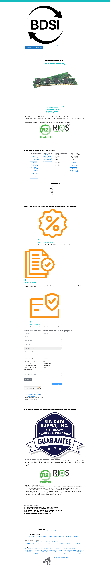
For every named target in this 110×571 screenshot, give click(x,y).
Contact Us (60, 45)
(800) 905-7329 (31, 396)
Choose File (28, 379)
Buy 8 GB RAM (73, 164)
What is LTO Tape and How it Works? (38, 551)
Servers (66, 536)
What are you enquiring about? (31, 358)
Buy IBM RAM (33, 176)
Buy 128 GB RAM (74, 170)
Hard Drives (31, 536)
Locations (65, 531)
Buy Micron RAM (34, 170)
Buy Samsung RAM (35, 158)
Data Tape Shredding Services (41, 542)
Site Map (65, 557)
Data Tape (36, 536)
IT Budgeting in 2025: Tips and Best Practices (73, 550)
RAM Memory (61, 536)
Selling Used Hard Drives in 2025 (66, 551)
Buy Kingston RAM (34, 159)
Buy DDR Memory (47, 154)
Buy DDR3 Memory (47, 158)
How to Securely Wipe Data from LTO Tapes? (45, 550)
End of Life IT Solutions (47, 45)
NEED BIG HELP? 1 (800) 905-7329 (34, 47)
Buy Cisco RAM (34, 178)
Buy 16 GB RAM (73, 165)
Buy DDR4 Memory (47, 159)
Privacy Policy (60, 557)
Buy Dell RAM (33, 154)
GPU (80, 536)
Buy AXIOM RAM (34, 165)
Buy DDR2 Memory (47, 156)
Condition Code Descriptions (56, 531)
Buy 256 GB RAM (74, 171)
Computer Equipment (52, 536)
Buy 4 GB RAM (73, 162)
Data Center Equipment (73, 536)
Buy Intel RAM (33, 161)
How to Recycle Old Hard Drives (52, 551)
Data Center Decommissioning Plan (59, 550)
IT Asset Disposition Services (70, 542)
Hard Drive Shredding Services (51, 542)
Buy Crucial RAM (34, 167)
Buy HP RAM (33, 156)
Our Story (55, 45)
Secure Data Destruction (60, 542)
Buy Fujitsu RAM (34, 168)
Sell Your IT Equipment (30, 45)
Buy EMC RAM (33, 175)
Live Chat (39, 393)
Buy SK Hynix (33, 172)
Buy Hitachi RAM (34, 162)
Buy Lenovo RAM (34, 164)
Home (55, 557)
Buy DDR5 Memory (47, 161)
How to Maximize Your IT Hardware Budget (80, 551)
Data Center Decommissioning (29, 542)
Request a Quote (57, 384)
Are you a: (45, 358)
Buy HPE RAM (33, 173)
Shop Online (39, 45)
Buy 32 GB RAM (73, 167)
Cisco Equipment (43, 536)
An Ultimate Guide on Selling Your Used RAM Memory (29, 550)
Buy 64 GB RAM (73, 168)
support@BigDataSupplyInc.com (32, 394)
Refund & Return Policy (43, 531)
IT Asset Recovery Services (80, 542)
